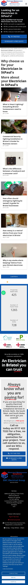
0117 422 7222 (15, 453)
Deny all (13, 577)
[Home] (12, 3)
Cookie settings (13, 573)
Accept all (13, 581)
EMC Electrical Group (14, 480)
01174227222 (15, 36)
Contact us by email (14, 520)
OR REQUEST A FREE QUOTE (14, 41)
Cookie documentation (8, 568)
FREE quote (20, 421)
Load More (14, 276)
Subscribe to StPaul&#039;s (7, 282)
